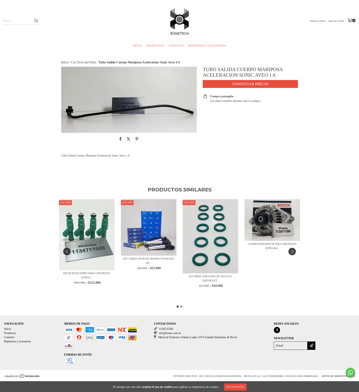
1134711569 (166, 328)
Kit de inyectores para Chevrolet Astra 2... (86, 275)
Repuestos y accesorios (207, 45)
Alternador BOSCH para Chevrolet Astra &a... (272, 246)
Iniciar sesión (336, 21)
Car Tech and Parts (83, 62)
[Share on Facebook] (120, 139)
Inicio (137, 45)
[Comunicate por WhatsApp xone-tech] (350, 372)
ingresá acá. (310, 376)
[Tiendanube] (22, 377)
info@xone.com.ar (170, 333)
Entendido (235, 387)
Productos (155, 45)
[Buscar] (36, 21)
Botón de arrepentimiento (338, 376)
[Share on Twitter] (128, 139)
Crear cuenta (318, 21)
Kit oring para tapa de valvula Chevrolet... (210, 278)
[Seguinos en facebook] (277, 330)
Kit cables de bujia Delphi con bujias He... (148, 260)
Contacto (176, 45)
